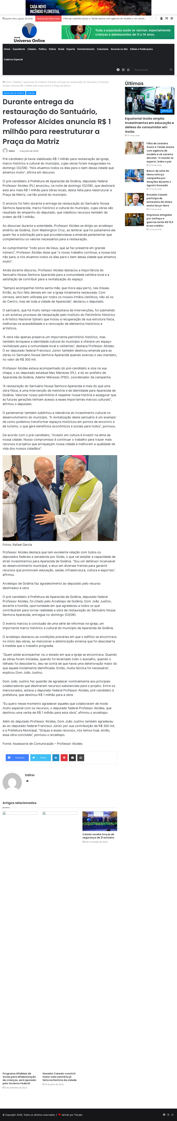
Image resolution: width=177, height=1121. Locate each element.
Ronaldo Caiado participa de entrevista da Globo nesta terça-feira (159, 200)
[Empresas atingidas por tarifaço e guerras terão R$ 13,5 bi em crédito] (134, 219)
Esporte (71, 49)
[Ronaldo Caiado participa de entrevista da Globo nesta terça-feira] (134, 199)
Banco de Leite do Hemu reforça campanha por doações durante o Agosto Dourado (159, 178)
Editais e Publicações (141, 49)
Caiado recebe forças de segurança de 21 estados (98, 836)
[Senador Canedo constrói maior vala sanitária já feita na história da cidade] (60, 940)
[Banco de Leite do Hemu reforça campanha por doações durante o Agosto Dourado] (134, 175)
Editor (12, 151)
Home (7, 49)
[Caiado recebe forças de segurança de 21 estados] (99, 821)
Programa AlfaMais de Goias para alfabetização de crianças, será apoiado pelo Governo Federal (19, 1078)
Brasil (61, 49)
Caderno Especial (13, 59)
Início (8, 82)
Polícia (52, 49)
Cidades (31, 49)
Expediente (19, 49)
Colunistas (102, 49)
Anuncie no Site (119, 49)
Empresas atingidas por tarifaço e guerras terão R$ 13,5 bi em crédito (160, 220)
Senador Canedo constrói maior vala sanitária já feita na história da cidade (60, 1077)
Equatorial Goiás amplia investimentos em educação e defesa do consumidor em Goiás (149, 125)
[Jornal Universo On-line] (29, 33)
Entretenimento (86, 49)
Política (42, 49)
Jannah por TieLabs (71, 1114)
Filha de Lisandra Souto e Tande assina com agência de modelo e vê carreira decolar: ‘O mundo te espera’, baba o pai (160, 152)
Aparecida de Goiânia (34, 82)
